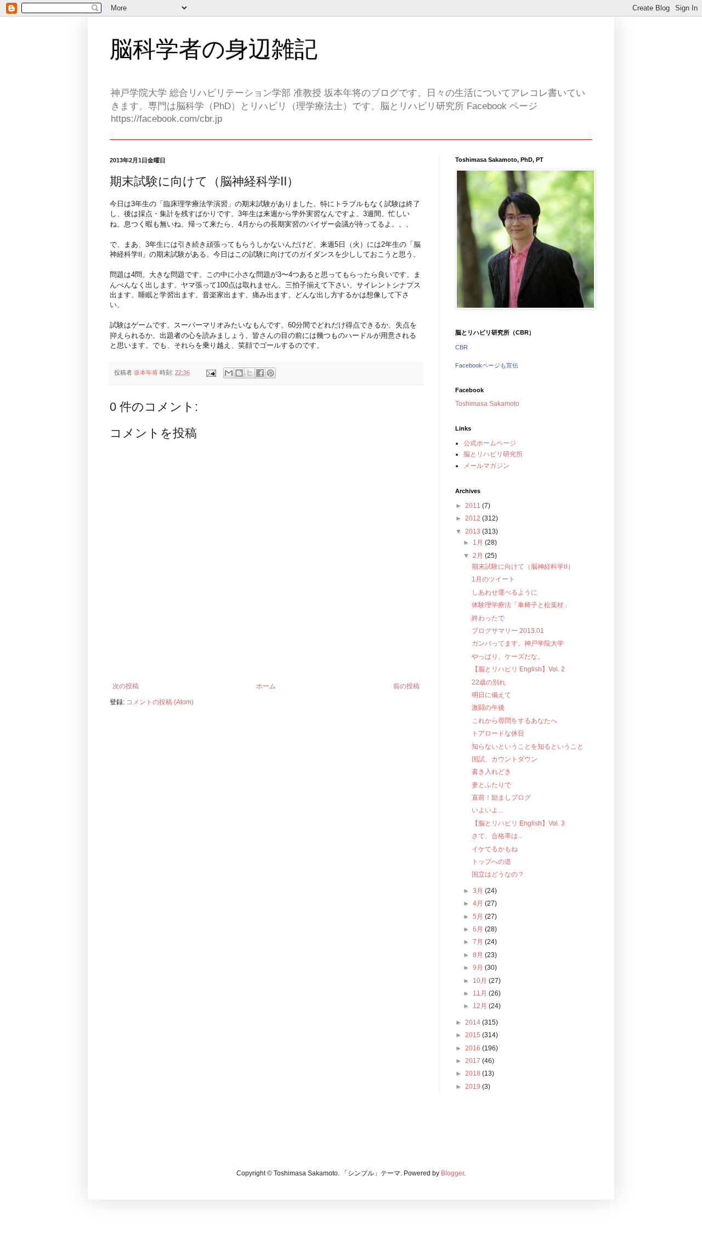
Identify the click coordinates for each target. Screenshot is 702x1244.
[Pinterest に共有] (270, 372)
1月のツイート (493, 579)
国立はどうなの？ (498, 874)
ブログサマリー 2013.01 (508, 631)
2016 (473, 1048)
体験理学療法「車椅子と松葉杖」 (521, 605)
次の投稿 (125, 686)
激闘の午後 (488, 707)
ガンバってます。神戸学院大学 (518, 643)
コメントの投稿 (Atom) (160, 702)
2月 (479, 555)
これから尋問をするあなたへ (514, 721)
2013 (473, 531)
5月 (479, 916)
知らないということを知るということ (528, 746)
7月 (479, 942)
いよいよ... (487, 810)
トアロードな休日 (498, 733)
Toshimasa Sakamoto (487, 404)
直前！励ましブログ (501, 797)
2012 (473, 518)
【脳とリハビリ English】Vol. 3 (518, 823)
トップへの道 (491, 862)
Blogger (452, 1173)
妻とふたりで (491, 785)
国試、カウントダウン (504, 759)
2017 (473, 1061)
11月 (481, 993)
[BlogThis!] (239, 372)
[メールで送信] (228, 372)
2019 (473, 1086)
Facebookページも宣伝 (486, 365)
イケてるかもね (495, 849)
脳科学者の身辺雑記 (214, 49)
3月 (479, 891)
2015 (473, 1035)
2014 (473, 1022)
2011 (473, 506)
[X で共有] (249, 372)
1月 (479, 542)
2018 (473, 1073)
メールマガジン (486, 466)
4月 (479, 903)
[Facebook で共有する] (259, 372)
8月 (479, 955)
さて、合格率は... (497, 836)
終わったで (488, 618)
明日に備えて (491, 695)
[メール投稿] (210, 372)
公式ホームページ (489, 443)
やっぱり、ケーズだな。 (508, 656)
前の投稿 (406, 686)
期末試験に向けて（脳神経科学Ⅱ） (523, 566)
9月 (479, 967)
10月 (481, 981)
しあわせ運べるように (504, 592)
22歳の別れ (489, 682)
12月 (481, 1006)
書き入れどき (491, 772)
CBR (461, 347)
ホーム (266, 686)
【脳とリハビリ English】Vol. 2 (518, 669)
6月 (479, 929)
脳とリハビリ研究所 (493, 454)
